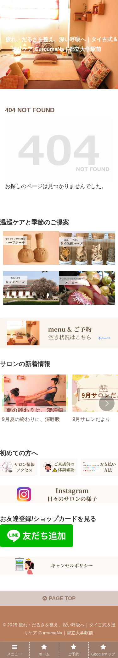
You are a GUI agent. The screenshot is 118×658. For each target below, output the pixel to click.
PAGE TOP (61, 598)
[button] (107, 403)
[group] (35, 404)
